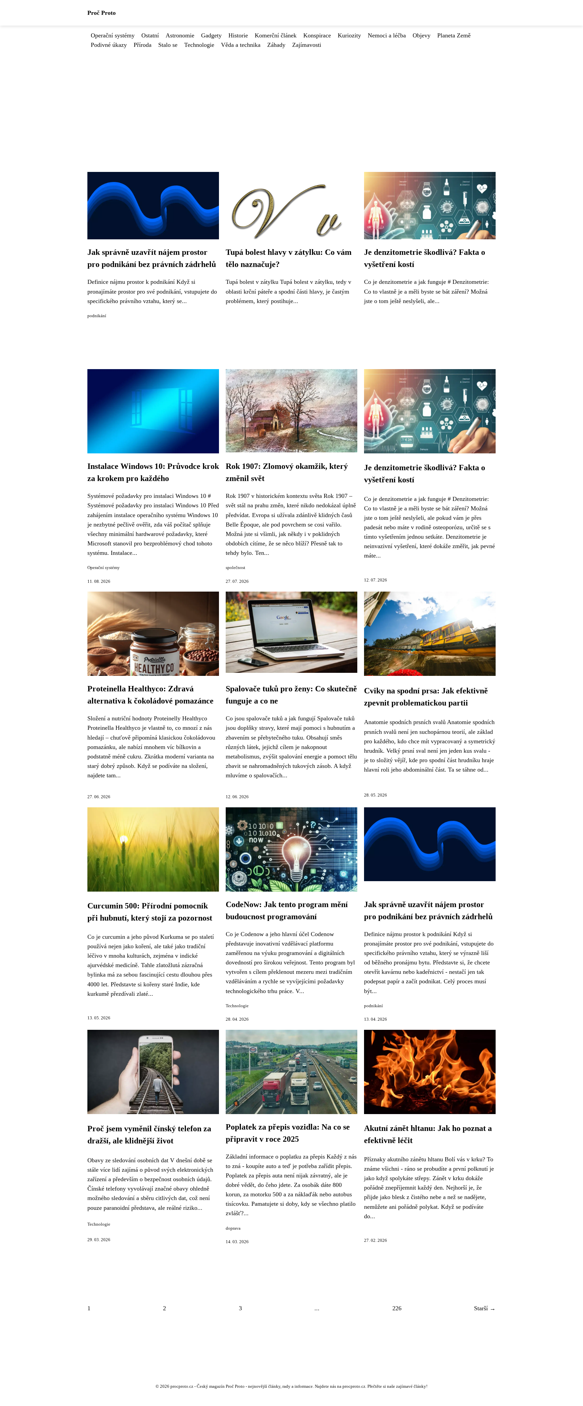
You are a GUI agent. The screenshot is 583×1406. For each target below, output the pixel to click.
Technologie (199, 44)
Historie (238, 35)
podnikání (96, 315)
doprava (233, 1228)
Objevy (422, 35)
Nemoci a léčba (387, 35)
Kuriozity (349, 35)
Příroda (142, 44)
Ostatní (150, 35)
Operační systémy (113, 35)
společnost (235, 567)
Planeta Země (454, 35)
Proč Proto (101, 12)
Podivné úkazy (109, 44)
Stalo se (167, 44)
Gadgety (211, 35)
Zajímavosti (306, 44)
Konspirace (317, 35)
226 (396, 1308)
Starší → (485, 1308)
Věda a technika (240, 44)
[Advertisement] (291, 100)
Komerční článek (276, 35)
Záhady (276, 44)
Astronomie (180, 35)
